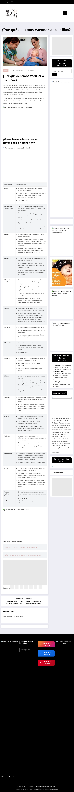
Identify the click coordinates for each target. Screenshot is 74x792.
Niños (5, 70)
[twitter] (16, 587)
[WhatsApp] (40, 587)
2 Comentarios (31, 70)
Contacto (30, 786)
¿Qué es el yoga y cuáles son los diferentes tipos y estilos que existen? (14, 602)
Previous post (19, 598)
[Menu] (65, 13)
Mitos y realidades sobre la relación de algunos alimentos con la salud (34, 602)
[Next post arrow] (46, 601)
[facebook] (12, 587)
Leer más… (55, 452)
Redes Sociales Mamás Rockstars (45, 786)
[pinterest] (26, 587)
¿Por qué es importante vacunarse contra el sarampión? (23, 555)
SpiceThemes (54, 789)
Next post (28, 598)
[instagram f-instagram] (67, 2)
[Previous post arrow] (3, 601)
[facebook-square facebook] (65, 2)
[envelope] (31, 587)
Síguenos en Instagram (47, 644)
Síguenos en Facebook (47, 653)
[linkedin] (21, 587)
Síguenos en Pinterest (47, 662)
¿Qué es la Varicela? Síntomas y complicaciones (21, 547)
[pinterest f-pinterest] (70, 2)
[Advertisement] (25, 572)
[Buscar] (69, 13)
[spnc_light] (72, 13)
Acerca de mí (21, 786)
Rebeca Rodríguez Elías (18, 70)
